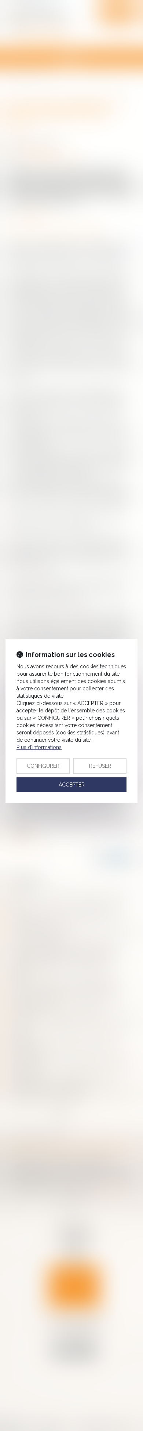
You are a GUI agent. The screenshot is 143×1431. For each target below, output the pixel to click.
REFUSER (100, 766)
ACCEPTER (72, 785)
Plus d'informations (39, 747)
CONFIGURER (43, 766)
